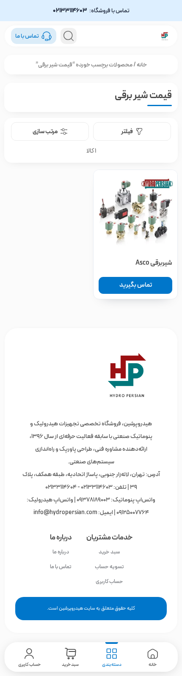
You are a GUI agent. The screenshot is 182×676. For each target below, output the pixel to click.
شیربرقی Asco (153, 262)
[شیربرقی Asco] (135, 212)
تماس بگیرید (135, 285)
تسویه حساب (109, 566)
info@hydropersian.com (65, 512)
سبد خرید (109, 551)
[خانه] (91, 375)
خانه (142, 64)
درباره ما (60, 551)
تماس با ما (61, 566)
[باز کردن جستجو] (69, 36)
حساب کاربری (109, 581)
